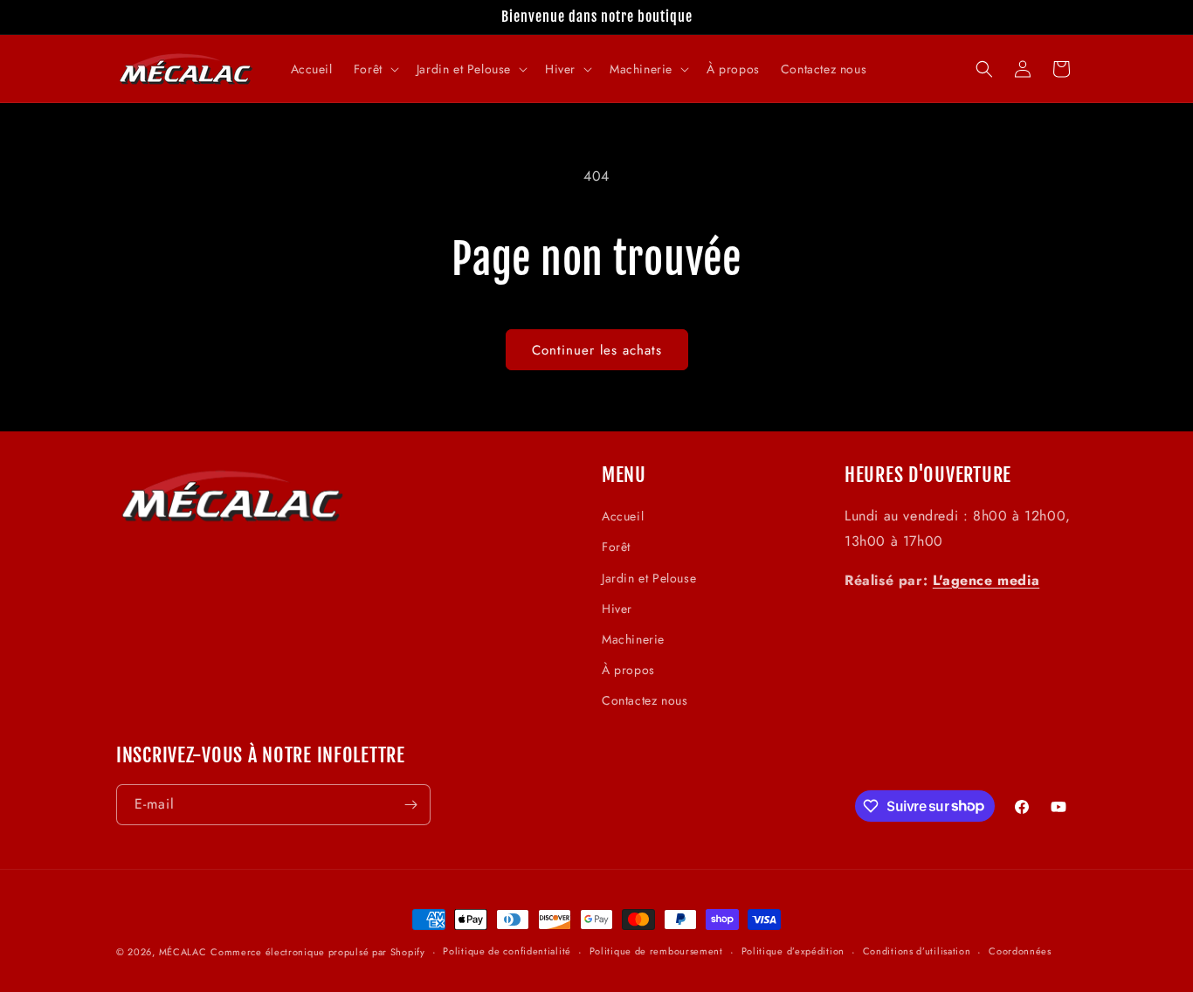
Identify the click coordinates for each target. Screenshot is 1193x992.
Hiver (617, 608)
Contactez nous (644, 700)
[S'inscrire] (410, 804)
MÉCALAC (183, 952)
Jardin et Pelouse (649, 578)
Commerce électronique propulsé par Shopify (317, 952)
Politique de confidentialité (507, 951)
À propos (628, 670)
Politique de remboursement (656, 951)
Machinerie (633, 639)
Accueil (623, 516)
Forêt (616, 547)
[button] (374, 69)
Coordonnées (1020, 951)
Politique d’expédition (793, 951)
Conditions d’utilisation (917, 951)
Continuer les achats (597, 350)
